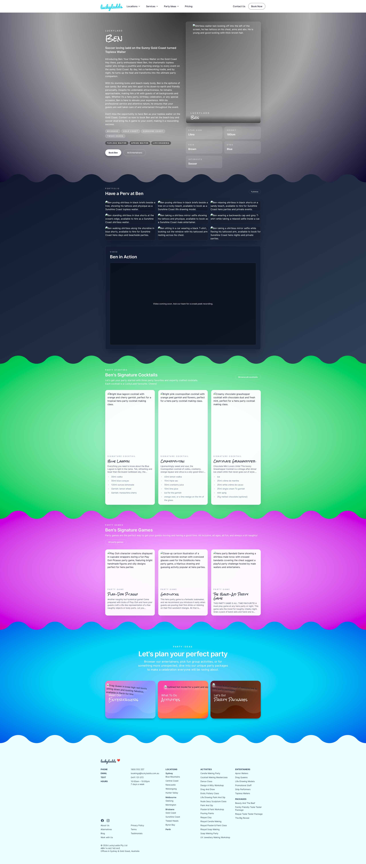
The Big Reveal (242, 818)
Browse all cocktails (248, 377)
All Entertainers (134, 152)
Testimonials (136, 833)
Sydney (169, 773)
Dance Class (206, 781)
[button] (171, 6)
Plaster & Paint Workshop (212, 809)
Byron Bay (170, 825)
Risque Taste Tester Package (248, 814)
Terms (134, 829)
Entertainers (242, 769)
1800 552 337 (137, 769)
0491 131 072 (137, 777)
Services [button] (150, 6)
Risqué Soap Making (210, 829)
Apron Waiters (241, 773)
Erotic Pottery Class (209, 793)
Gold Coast (130, 131)
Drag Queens (241, 777)
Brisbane (112, 131)
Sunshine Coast (153, 131)
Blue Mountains (173, 777)
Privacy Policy (137, 825)
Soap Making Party (209, 833)
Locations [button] (132, 6)
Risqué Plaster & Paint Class (213, 825)
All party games (115, 542)
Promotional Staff (243, 785)
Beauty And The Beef (245, 803)
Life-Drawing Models (245, 781)
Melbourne (171, 797)
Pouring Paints (207, 813)
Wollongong (171, 789)
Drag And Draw (207, 789)
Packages (240, 799)
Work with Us (107, 837)
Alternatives (106, 829)
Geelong (169, 801)
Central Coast (172, 781)
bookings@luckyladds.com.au (145, 773)
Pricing (188, 6)
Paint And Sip (206, 805)
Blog (103, 833)
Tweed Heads (115, 136)
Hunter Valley (172, 793)
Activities (206, 769)
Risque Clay (206, 817)
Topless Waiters (242, 793)
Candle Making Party (210, 773)
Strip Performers (242, 789)
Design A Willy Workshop (212, 785)
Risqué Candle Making (210, 821)
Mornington (171, 805)
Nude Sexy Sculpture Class (213, 801)
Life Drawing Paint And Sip (212, 797)
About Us (105, 825)
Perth (168, 829)
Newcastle (171, 785)
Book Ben (113, 152)
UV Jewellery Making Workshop (215, 837)
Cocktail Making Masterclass (213, 777)
